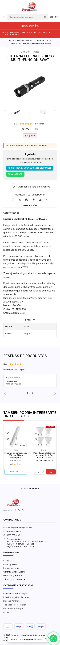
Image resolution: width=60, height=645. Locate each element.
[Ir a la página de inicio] (30, 6)
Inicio (11, 41)
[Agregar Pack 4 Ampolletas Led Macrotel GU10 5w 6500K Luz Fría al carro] (46, 471)
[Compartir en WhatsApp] (26, 199)
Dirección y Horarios (13, 575)
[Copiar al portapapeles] (47, 199)
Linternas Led (42, 41)
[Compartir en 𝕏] (19, 199)
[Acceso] (51, 17)
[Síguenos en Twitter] (23, 510)
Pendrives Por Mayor (13, 608)
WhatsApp (16, 174)
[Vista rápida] (3, 439)
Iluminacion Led (24, 41)
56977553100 (13, 535)
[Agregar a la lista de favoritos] (3, 433)
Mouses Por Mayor (12, 601)
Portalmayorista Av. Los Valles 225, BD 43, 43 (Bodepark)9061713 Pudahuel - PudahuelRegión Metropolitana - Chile (26, 543)
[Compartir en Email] (40, 199)
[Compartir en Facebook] (13, 199)
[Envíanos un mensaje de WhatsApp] (53, 638)
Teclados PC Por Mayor (14, 605)
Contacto (7, 560)
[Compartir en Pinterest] (33, 199)
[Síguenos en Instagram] (15, 510)
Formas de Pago (11, 568)
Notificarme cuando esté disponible (31, 168)
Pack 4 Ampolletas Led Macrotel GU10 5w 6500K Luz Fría (40, 455)
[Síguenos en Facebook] (19, 510)
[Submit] (45, 17)
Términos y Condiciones (15, 579)
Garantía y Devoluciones (15, 572)
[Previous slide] (5, 111)
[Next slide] (54, 111)
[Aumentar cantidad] (38, 471)
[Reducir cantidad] (31, 471)
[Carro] (56, 17)
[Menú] (4, 17)
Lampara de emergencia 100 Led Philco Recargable (11, 455)
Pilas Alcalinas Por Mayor (15, 593)
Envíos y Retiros (11, 564)
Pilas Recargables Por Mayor (17, 597)
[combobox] (28, 17)
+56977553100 (13, 531)
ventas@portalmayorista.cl (19, 527)
